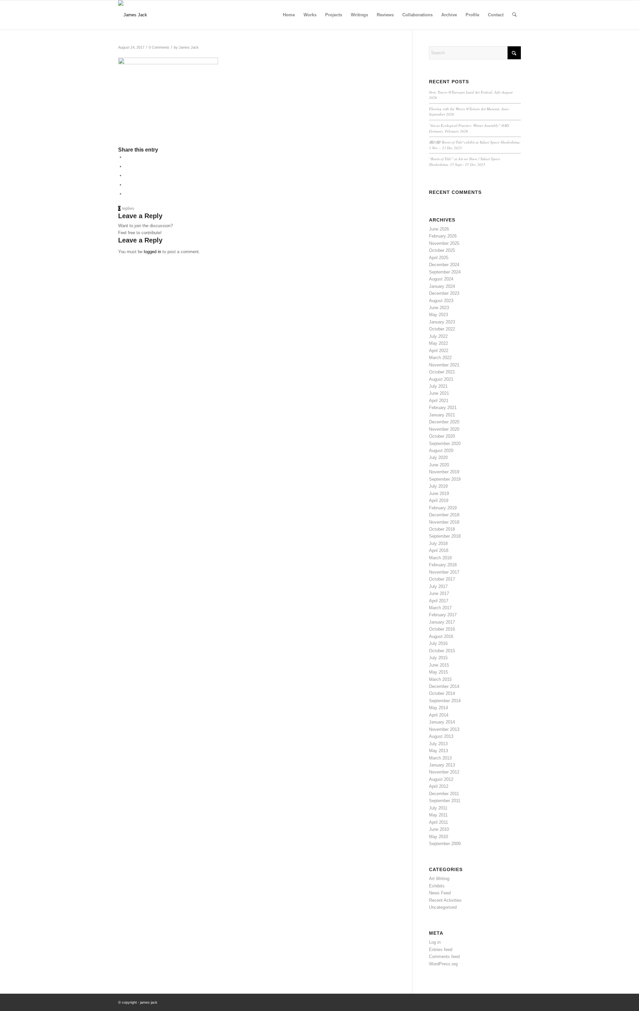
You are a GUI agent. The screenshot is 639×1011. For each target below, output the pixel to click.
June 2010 (439, 829)
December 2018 (444, 514)
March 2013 (440, 758)
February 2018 (443, 564)
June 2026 (439, 229)
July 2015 (438, 657)
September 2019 (445, 479)
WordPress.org (443, 963)
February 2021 (443, 407)
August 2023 (441, 300)
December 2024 (444, 264)
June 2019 (439, 493)
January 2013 (442, 764)
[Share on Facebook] (126, 157)
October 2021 (442, 371)
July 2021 (438, 386)
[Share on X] (126, 166)
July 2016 (438, 643)
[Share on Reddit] (126, 184)
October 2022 (442, 328)
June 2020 (439, 464)
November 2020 (444, 429)
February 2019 (443, 507)
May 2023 (438, 314)
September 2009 (445, 843)
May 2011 (438, 814)
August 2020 (441, 450)
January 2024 (442, 286)
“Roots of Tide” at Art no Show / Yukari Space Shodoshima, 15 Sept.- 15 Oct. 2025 (464, 161)
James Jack (189, 47)
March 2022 (440, 357)
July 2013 (438, 743)
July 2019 (438, 486)
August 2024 (441, 278)
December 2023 (444, 293)
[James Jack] (132, 15)
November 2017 (444, 572)
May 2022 (438, 343)
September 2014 (445, 700)
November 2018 (444, 522)
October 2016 (442, 629)
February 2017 (443, 614)
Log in (435, 942)
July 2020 (438, 457)
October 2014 (442, 693)
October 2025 (442, 250)
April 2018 (438, 550)
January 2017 (442, 622)
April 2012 (438, 786)
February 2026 (443, 236)
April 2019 (438, 500)
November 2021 (444, 364)
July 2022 (438, 336)
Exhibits (437, 885)
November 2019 (444, 471)
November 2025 (444, 243)
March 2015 (440, 679)
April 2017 (438, 600)
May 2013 (438, 750)
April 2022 (438, 350)
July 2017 (438, 586)
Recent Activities (445, 900)
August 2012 (441, 779)
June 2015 (439, 665)
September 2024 (445, 271)
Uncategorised (443, 907)
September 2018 (445, 536)
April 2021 (438, 400)
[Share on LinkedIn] (126, 175)
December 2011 (444, 793)
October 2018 (442, 529)
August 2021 (441, 379)
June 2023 (439, 307)
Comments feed (444, 956)
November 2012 (444, 771)
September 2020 (445, 443)
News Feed (440, 892)
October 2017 (442, 579)
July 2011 (438, 807)
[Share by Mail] (126, 193)
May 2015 (438, 672)
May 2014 (438, 707)
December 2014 (444, 686)
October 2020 (442, 436)
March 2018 (440, 557)
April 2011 (438, 822)
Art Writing (439, 878)
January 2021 (442, 414)
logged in (152, 251)
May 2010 (438, 836)
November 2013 (444, 729)
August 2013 (441, 736)
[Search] (514, 15)
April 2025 (438, 257)
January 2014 (442, 722)
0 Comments (159, 47)
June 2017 (439, 593)
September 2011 (444, 800)
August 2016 (441, 636)
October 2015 (442, 650)
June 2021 (439, 393)
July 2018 (438, 543)
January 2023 (442, 321)
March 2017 (440, 607)
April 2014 (438, 715)
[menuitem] (289, 15)
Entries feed (440, 949)
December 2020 (444, 421)
